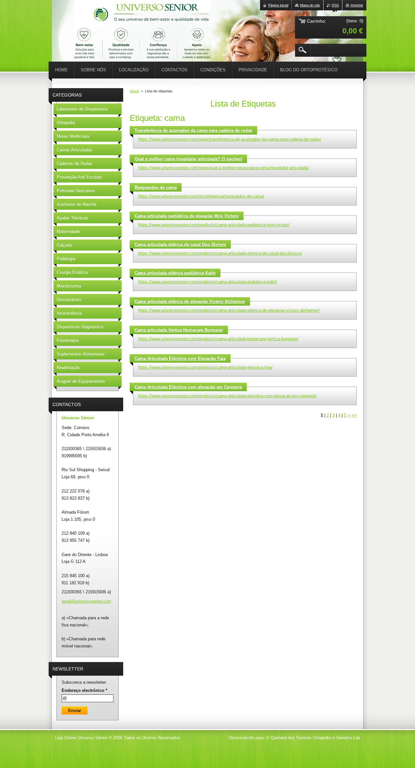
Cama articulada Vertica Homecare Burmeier (179, 330)
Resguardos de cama (156, 187)
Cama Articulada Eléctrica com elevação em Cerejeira (188, 387)
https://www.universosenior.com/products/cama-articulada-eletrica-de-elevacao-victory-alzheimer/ (229, 310)
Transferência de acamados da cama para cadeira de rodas (193, 130)
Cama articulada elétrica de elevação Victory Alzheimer (190, 301)
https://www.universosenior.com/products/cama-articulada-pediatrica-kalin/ (207, 281)
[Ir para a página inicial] (68, 19)
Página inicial (278, 5)
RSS (335, 5)
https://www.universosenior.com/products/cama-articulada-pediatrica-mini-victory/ (214, 224)
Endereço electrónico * (84, 690)
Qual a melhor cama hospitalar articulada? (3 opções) (188, 159)
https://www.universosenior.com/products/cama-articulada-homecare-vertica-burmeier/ (218, 338)
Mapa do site (310, 5)
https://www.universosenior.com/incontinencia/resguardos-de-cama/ (201, 196)
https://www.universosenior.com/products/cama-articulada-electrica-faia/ (205, 367)
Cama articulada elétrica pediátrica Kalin (175, 273)
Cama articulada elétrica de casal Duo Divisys (180, 244)
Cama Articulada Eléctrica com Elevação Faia (180, 358)
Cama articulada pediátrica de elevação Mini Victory (187, 216)
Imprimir (356, 5)
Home (134, 91)
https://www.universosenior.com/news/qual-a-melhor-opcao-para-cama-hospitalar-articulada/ (223, 167)
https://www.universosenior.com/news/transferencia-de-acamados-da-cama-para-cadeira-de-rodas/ (229, 139)
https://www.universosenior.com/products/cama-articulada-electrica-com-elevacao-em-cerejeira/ (227, 395)
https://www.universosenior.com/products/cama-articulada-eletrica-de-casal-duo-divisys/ (220, 253)
